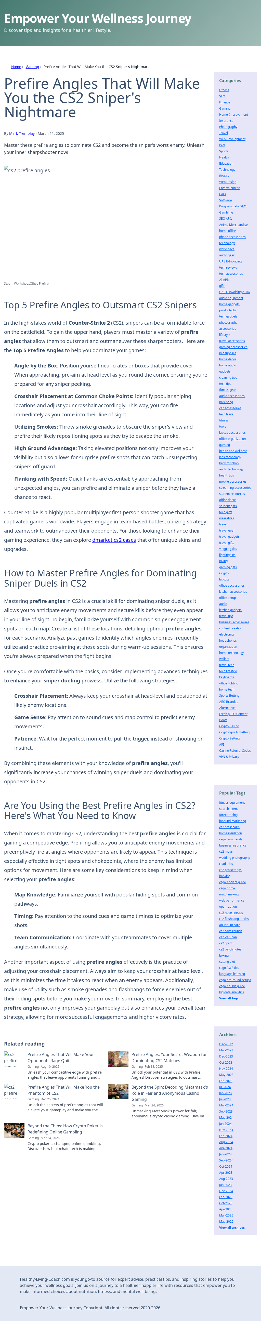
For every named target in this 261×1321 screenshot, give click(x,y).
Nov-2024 (226, 1068)
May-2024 (226, 1117)
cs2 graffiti (226, 943)
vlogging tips (228, 549)
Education (226, 163)
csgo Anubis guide (232, 986)
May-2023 (226, 1075)
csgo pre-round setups (235, 980)
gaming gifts (228, 567)
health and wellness (233, 451)
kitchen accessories (233, 591)
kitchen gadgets (230, 610)
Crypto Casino (229, 726)
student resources (232, 494)
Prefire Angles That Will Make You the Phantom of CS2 (64, 1090)
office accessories (232, 585)
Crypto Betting (229, 738)
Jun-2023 (225, 1185)
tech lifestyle (228, 671)
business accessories (234, 622)
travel (223, 524)
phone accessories (232, 237)
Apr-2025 (225, 1209)
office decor (227, 500)
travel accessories (232, 341)
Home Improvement (233, 114)
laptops (224, 579)
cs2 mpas (226, 851)
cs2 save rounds (230, 931)
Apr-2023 (225, 1172)
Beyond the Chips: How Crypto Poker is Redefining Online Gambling (65, 1129)
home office (227, 231)
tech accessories (231, 273)
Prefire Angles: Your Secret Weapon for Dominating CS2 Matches (169, 1057)
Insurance (226, 120)
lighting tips (227, 555)
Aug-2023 (226, 1179)
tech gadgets (228, 316)
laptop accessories (232, 432)
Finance (224, 102)
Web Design (227, 182)
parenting (226, 402)
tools (222, 426)
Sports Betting (229, 695)
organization (228, 646)
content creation (230, 628)
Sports (223, 151)
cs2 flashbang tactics (234, 919)
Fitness (224, 90)
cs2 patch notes (230, 949)
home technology (231, 653)
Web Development (232, 139)
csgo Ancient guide (232, 882)
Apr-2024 (225, 1148)
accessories (227, 328)
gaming (224, 445)
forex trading (228, 815)
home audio (227, 365)
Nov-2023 (226, 1130)
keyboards (226, 677)
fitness (224, 420)
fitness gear (227, 390)
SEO (222, 96)
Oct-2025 (225, 1203)
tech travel (226, 414)
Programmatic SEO (232, 206)
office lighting (228, 683)
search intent (228, 809)
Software (225, 200)
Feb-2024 (225, 1136)
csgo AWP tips (229, 968)
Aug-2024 (226, 1142)
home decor (227, 359)
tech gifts (225, 512)
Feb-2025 (225, 1197)
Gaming (32, 66)
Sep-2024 (226, 1160)
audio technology (231, 469)
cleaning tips (228, 377)
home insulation (230, 833)
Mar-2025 (226, 1215)
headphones (228, 640)
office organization (232, 439)
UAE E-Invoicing (230, 261)
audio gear (226, 255)
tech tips (225, 383)
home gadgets (229, 304)
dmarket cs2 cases (114, 539)
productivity (227, 310)
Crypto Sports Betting (234, 732)
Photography (228, 127)
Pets (222, 145)
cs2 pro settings (230, 870)
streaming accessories (235, 487)
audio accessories (232, 396)
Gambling (226, 212)
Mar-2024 (226, 1105)
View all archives (232, 1227)
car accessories (230, 408)
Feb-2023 (225, 1081)
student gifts (228, 506)
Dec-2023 (226, 1056)
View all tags (229, 998)
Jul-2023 (225, 1099)
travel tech (226, 665)
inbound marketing (232, 821)
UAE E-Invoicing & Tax (234, 292)
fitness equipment (232, 802)
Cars (222, 194)
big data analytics (231, 992)
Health (224, 157)
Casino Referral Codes (235, 750)
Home (16, 66)
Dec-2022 (226, 1044)
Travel (223, 133)
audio (223, 604)
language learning (232, 974)
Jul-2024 (225, 1087)
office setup (227, 598)
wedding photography (234, 857)
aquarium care (229, 925)
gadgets (225, 371)
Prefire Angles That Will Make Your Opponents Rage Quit (61, 1057)
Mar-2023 (226, 1050)
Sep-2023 (226, 1111)
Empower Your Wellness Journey (97, 18)
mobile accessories (232, 481)
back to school (229, 463)
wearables (226, 518)
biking (223, 561)
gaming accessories (233, 347)
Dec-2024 (226, 1191)
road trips (226, 864)
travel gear (227, 530)
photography (228, 322)
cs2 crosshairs (229, 827)
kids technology (230, 457)
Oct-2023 (225, 1062)
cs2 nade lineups (231, 912)
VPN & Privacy (229, 757)
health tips (226, 475)
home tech (226, 689)
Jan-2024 (225, 1154)
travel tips (226, 616)
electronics (227, 634)
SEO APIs (225, 218)
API (221, 744)
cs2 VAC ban (228, 937)
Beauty (224, 176)
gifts (222, 286)
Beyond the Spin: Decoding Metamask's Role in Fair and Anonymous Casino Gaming (170, 1093)
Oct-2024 (225, 1166)
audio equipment (231, 298)
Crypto (224, 573)
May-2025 (226, 1221)
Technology (227, 169)
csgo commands (230, 839)
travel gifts (226, 542)
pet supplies (227, 353)
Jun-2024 (225, 1123)
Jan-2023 (225, 1093)
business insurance (232, 845)
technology (227, 243)
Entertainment (229, 188)
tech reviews (228, 267)
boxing (224, 955)
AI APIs (224, 280)
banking (224, 876)
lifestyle (224, 335)
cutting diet (227, 961)
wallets (224, 659)
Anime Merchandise (233, 224)
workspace (226, 249)
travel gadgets (229, 536)
